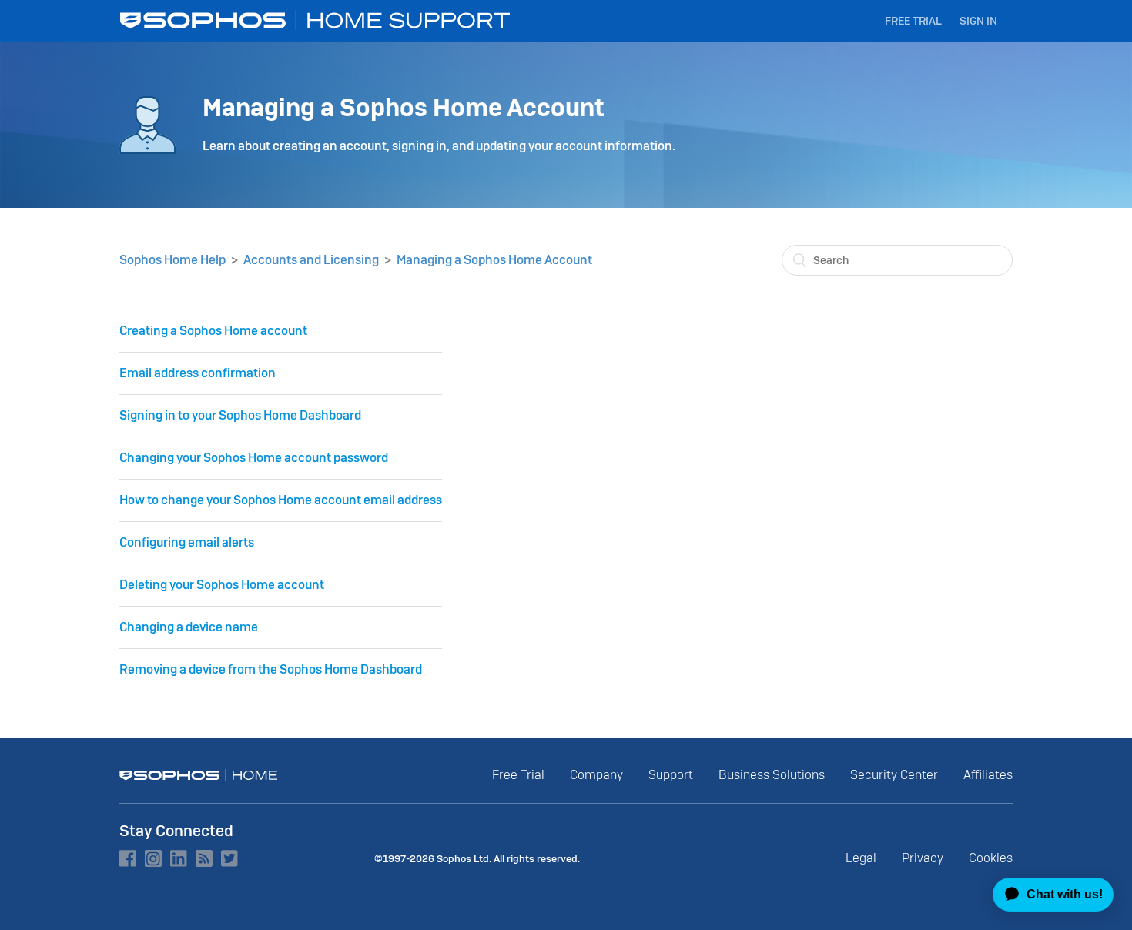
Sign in (978, 21)
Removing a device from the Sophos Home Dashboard (270, 669)
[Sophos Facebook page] (127, 858)
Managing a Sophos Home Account (494, 260)
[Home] (316, 20)
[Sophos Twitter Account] (229, 858)
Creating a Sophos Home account (213, 331)
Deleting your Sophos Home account (221, 585)
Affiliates (988, 775)
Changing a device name (188, 627)
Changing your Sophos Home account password (253, 458)
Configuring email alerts (186, 542)
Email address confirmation (197, 373)
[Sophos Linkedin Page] (178, 858)
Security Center (894, 775)
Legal (861, 858)
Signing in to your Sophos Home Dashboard (240, 415)
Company (596, 775)
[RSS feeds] (204, 858)
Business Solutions (771, 775)
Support (670, 775)
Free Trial (913, 21)
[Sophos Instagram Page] (153, 858)
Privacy (922, 858)
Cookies (991, 858)
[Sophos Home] (198, 775)
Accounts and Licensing (311, 260)
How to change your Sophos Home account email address (280, 500)
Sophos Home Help (172, 260)
